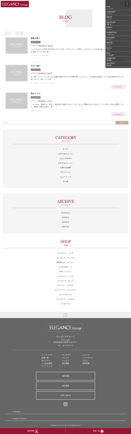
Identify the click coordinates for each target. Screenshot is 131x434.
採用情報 (86, 363)
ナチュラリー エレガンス (65, 290)
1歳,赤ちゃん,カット (38, 110)
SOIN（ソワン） (65, 272)
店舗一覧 (45, 358)
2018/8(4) (65, 222)
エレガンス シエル (65, 276)
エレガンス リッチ (45, 101)
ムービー (65, 361)
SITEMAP (16, 412)
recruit (110, 64)
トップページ (46, 355)
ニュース (86, 355)
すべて (65, 149)
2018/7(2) (65, 227)
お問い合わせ (65, 395)
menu (109, 28)
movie (109, 44)
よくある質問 (46, 363)
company (111, 59)
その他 (65, 181)
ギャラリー (45, 361)
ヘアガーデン (65, 304)
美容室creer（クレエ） (65, 262)
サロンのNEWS (65, 158)
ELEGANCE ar (65, 267)
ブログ (85, 361)
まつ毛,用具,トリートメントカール (43, 83)
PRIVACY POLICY (20, 419)
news (109, 18)
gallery (110, 38)
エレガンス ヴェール (65, 258)
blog (109, 49)
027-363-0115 (68, 346)
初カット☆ (35, 93)
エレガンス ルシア (45, 73)
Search (122, 123)
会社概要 (65, 363)
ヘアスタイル (87, 358)
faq (110, 54)
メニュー (65, 358)
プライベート (36, 69)
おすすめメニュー (65, 163)
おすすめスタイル (65, 154)
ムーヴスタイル (65, 295)
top (110, 8)
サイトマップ (46, 366)
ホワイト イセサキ (65, 285)
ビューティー (65, 177)
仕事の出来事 (65, 168)
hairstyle (111, 33)
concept (110, 13)
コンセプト (66, 355)
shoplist (111, 23)
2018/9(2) (65, 217)
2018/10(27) (65, 213)
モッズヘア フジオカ (65, 299)
